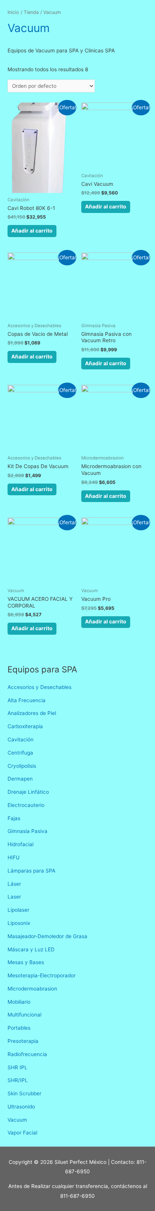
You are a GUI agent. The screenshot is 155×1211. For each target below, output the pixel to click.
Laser (14, 897)
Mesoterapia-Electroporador (42, 975)
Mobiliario (19, 1002)
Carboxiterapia (25, 726)
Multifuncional (24, 1015)
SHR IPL (17, 1067)
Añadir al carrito (31, 231)
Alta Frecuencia (27, 700)
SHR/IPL (18, 1080)
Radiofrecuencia (27, 1054)
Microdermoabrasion (32, 989)
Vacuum (17, 1120)
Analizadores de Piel (32, 713)
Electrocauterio (26, 805)
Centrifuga (20, 753)
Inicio (13, 12)
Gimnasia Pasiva (27, 831)
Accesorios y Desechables (39, 687)
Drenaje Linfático (28, 792)
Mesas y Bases (26, 962)
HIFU (14, 857)
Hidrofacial (20, 844)
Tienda (31, 12)
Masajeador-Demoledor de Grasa (47, 936)
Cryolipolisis (22, 766)
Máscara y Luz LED (31, 949)
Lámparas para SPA (31, 871)
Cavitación (20, 739)
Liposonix (19, 923)
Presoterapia (23, 1041)
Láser (14, 884)
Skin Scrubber (24, 1093)
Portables (19, 1028)
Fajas (14, 818)
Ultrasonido (21, 1107)
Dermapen (20, 779)
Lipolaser (18, 910)
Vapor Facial (22, 1133)
